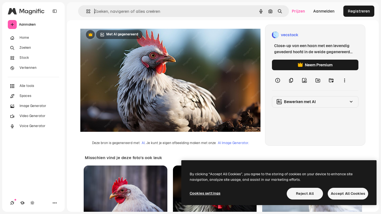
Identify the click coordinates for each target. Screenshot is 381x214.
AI (143, 143)
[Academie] (22, 202)
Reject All (305, 193)
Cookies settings (205, 193)
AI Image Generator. (233, 143)
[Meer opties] (344, 80)
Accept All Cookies (348, 193)
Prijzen (298, 11)
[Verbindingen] (12, 202)
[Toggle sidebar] (54, 11)
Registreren (359, 11)
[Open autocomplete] (86, 11)
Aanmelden (323, 11)
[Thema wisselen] (32, 202)
